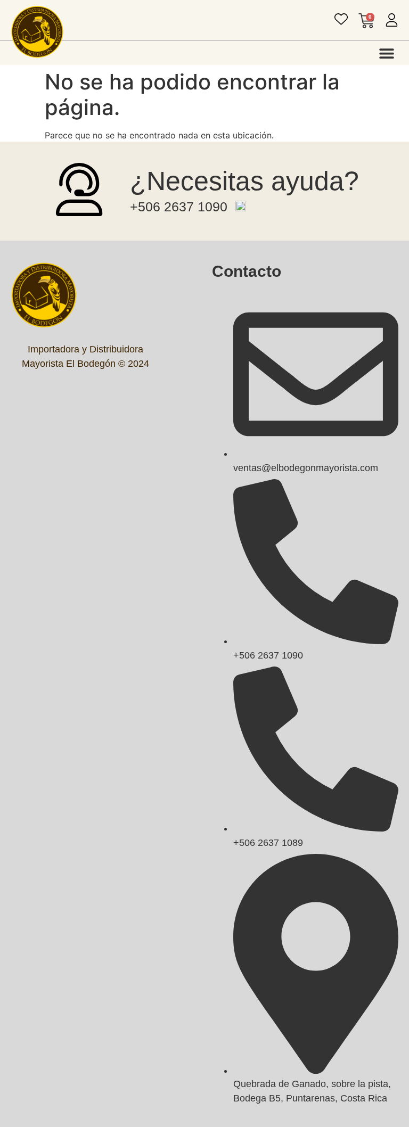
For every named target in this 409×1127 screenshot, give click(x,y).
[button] (386, 53)
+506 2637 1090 (178, 206)
